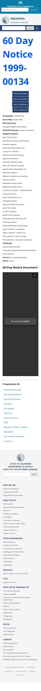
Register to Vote (9, 582)
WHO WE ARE (9, 485)
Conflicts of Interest (10, 545)
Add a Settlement (20, 104)
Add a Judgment (20, 110)
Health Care (7, 613)
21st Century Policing (11, 591)
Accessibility (30, 667)
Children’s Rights (9, 594)
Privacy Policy (9, 671)
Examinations (8, 646)
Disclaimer (32, 671)
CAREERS (7, 639)
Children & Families (10, 514)
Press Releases (9, 631)
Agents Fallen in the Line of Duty (15, 573)
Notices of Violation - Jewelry (15, 427)
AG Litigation (9, 408)
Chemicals (8, 413)
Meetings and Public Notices (14, 552)
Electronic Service (11, 418)
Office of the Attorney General (15, 667)
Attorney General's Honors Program (17, 656)
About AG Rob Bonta (11, 489)
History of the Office (11, 492)
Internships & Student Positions (15, 653)
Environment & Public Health (14, 523)
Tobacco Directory (10, 530)
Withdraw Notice (21, 93)
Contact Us (8, 441)
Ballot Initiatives (9, 542)
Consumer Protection (11, 520)
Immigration (8, 616)
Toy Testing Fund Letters (14, 436)
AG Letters (8, 404)
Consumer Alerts (9, 628)
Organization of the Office (13, 495)
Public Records (8, 558)
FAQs (6, 422)
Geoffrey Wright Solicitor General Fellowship (20, 659)
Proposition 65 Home (12, 390)
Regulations (9, 432)
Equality (6, 606)
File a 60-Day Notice (12, 399)
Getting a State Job (10, 643)
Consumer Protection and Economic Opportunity (17, 598)
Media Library (8, 634)
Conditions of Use (20, 671)
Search (30, 28)
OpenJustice (7, 619)
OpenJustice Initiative (11, 555)
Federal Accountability (11, 609)
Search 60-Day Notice (12, 394)
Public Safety (8, 504)
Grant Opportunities (11, 527)
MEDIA (6, 624)
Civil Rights (7, 517)
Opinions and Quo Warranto (14, 507)
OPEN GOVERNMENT (13, 538)
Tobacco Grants (9, 533)
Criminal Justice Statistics (12, 549)
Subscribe (33, 10)
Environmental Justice (11, 603)
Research (6, 510)
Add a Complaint (20, 99)
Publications (8, 562)
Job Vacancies (8, 650)
